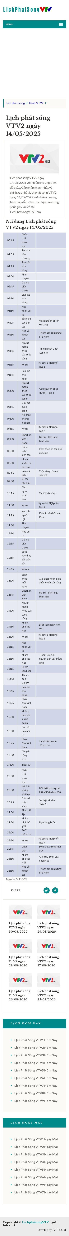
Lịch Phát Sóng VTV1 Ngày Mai (36, 1139)
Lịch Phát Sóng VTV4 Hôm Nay (36, 1062)
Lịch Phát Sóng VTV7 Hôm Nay (36, 1085)
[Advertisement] (34, 64)
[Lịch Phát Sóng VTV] (28, 8)
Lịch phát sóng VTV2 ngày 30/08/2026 (19, 927)
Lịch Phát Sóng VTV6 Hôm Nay (36, 1078)
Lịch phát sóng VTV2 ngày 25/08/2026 (48, 995)
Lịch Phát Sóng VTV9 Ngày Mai (36, 1184)
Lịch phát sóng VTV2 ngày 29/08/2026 (48, 927)
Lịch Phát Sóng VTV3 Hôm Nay (36, 1055)
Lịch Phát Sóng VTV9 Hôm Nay (36, 1100)
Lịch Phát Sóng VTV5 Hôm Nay (36, 1070)
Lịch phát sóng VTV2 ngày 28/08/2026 (19, 961)
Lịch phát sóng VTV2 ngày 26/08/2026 (19, 995)
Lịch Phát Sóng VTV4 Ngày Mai (36, 1162)
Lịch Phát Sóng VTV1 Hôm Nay (36, 1040)
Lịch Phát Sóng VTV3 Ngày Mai (36, 1154)
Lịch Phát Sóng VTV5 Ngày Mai (36, 1169)
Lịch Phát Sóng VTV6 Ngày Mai (36, 1177)
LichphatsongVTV (35, 1222)
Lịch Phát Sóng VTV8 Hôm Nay (36, 1093)
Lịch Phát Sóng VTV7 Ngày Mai (36, 1192)
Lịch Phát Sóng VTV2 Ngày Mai (36, 1146)
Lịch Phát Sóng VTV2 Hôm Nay (36, 1047)
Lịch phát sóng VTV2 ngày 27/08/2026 (48, 961)
